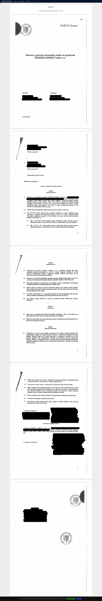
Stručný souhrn (21, 1)
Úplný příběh (28, 1)
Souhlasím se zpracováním (71, 598)
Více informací (79, 598)
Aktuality (15, 1)
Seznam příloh (35, 1)
